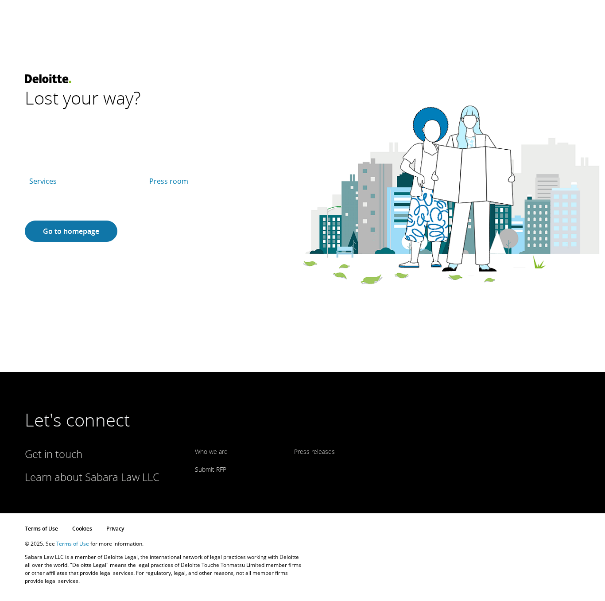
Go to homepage (71, 231)
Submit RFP (210, 469)
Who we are (211, 451)
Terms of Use (41, 528)
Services (43, 181)
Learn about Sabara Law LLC (92, 476)
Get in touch (53, 453)
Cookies (82, 528)
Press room (168, 181)
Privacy (115, 528)
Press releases (314, 451)
